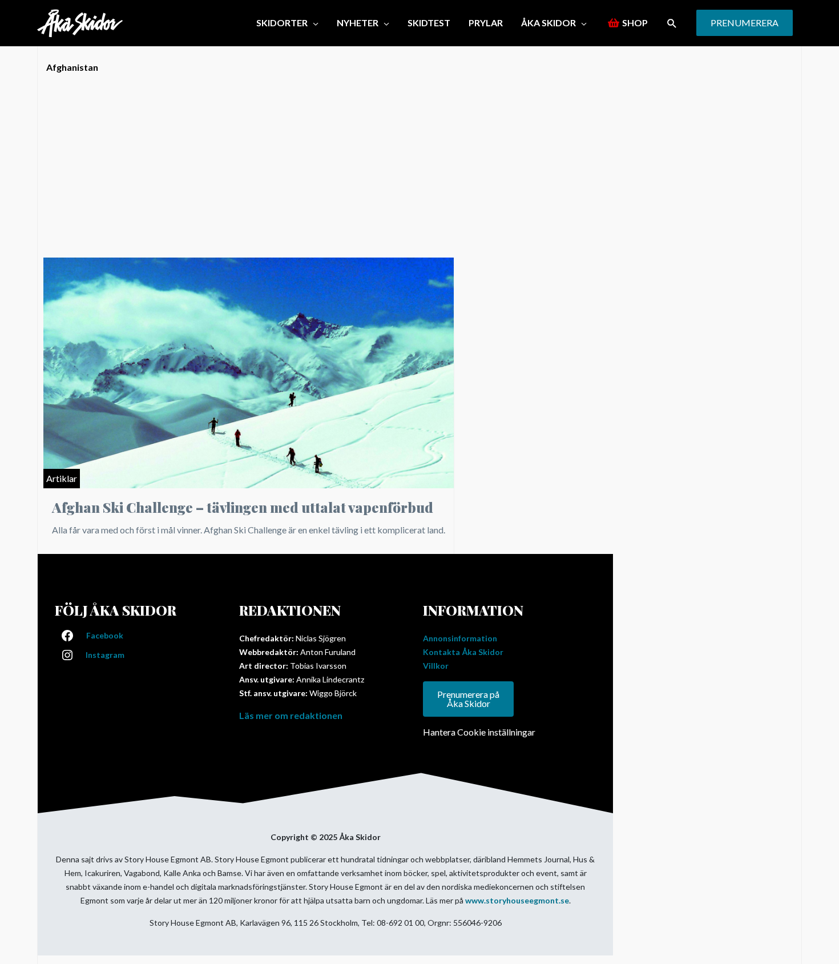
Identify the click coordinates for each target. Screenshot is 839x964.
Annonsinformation (460, 638)
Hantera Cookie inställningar (479, 731)
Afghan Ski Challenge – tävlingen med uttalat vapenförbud (242, 507)
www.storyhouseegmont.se (517, 900)
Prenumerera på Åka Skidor (468, 699)
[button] (672, 23)
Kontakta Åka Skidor (463, 652)
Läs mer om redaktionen (290, 715)
